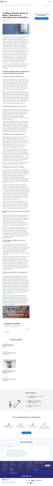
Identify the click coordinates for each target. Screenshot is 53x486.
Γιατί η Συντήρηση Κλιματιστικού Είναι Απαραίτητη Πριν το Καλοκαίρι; (9, 360)
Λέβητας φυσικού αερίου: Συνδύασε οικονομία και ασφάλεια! (16, 452)
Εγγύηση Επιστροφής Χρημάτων (12, 469)
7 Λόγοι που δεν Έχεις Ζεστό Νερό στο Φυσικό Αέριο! (15, 450)
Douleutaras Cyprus (30, 466)
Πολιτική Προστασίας (13, 482)
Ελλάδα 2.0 (4, 470)
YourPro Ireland (29, 468)
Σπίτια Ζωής (5, 466)
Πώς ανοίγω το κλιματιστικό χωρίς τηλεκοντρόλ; (8, 378)
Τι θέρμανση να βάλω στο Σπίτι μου (17, 103)
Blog (11, 466)
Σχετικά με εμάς (5, 464)
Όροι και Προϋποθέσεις (6, 482)
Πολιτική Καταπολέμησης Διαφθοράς (8, 483)
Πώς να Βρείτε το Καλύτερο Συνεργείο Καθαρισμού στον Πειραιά (9, 343)
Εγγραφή (20, 464)
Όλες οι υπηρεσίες (13, 464)
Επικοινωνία (5, 468)
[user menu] (51, 1)
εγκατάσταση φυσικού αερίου (9, 298)
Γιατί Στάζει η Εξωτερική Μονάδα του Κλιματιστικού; (9, 352)
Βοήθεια (20, 466)
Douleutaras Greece (30, 464)
